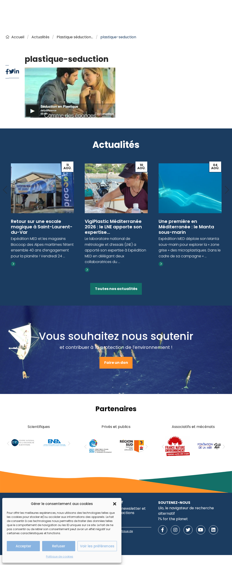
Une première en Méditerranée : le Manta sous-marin (186, 226)
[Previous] (5, 190)
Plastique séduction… (75, 37)
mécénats (205, 426)
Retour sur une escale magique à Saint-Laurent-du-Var (41, 226)
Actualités (40, 37)
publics (124, 426)
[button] (114, 504)
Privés (107, 426)
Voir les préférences (97, 546)
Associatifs (181, 426)
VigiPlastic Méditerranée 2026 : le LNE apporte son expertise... (113, 226)
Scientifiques (39, 426)
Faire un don (116, 362)
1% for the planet (173, 519)
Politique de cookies (59, 556)
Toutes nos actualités (116, 288)
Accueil (17, 37)
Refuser (58, 546)
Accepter (23, 546)
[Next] (227, 190)
